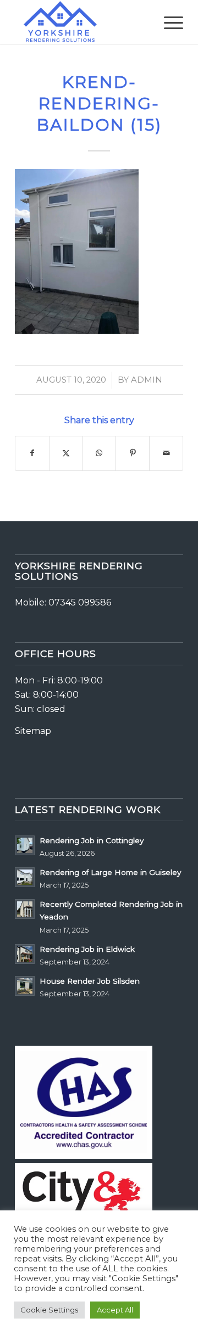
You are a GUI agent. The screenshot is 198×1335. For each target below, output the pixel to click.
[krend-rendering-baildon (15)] (77, 330)
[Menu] (168, 22)
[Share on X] (66, 453)
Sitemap (33, 731)
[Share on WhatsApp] (99, 453)
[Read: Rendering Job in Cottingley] (25, 845)
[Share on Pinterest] (132, 453)
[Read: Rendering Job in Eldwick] (25, 954)
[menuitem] (168, 22)
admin (146, 380)
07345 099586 (79, 602)
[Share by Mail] (166, 453)
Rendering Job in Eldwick (87, 949)
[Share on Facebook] (32, 453)
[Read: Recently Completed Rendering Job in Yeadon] (25, 909)
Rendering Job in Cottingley (92, 840)
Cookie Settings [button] (49, 1309)
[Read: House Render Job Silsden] (25, 986)
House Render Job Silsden (90, 981)
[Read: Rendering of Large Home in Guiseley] (25, 877)
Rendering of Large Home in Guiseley (110, 872)
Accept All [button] (115, 1309)
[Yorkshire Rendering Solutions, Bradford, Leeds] (82, 22)
